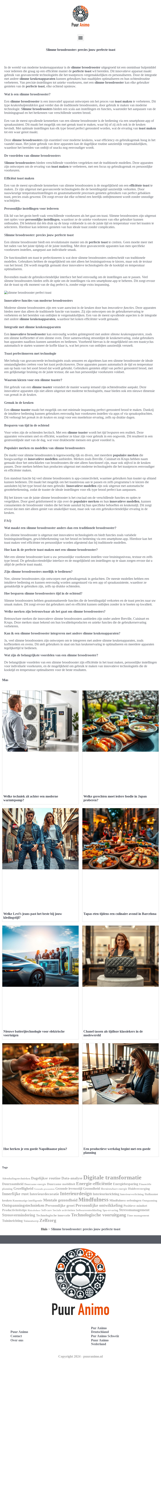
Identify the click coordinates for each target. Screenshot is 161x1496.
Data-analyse (71, 1178)
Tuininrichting (12, 1221)
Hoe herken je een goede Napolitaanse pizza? (35, 1149)
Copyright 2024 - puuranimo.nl (80, 1356)
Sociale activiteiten (64, 1210)
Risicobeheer (34, 1210)
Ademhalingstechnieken (16, 1178)
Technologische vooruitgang (98, 1214)
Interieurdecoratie (44, 1194)
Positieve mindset (135, 1205)
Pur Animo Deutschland (100, 1330)
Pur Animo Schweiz (105, 1336)
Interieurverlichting (132, 1194)
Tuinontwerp (31, 1220)
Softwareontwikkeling (89, 1210)
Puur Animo (19, 1332)
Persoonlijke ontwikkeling (99, 1205)
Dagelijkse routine (46, 1178)
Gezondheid (91, 1189)
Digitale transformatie (112, 1177)
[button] (80, 37)
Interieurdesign (76, 1193)
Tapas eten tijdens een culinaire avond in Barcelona (119, 914)
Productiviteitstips (14, 1210)
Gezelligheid (23, 1188)
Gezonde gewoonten (44, 1189)
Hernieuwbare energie (114, 1188)
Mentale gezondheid (60, 1200)
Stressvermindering (18, 1215)
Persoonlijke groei (60, 1205)
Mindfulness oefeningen (125, 1200)
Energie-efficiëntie (94, 1183)
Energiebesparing (125, 1184)
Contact (16, 1336)
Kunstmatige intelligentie (27, 1200)
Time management (138, 1215)
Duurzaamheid (12, 1184)
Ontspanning (149, 1200)
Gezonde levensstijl (68, 1189)
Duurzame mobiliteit (61, 1184)
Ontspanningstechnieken (23, 1205)
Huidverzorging (139, 1188)
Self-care (46, 1210)
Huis (44, 1229)
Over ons (16, 1340)
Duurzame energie (35, 1184)
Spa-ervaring (110, 1210)
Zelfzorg (47, 1220)
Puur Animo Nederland (100, 1342)
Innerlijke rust (15, 1193)
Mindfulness (93, 1199)
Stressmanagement (134, 1210)
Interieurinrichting (106, 1194)
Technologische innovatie (53, 1215)
